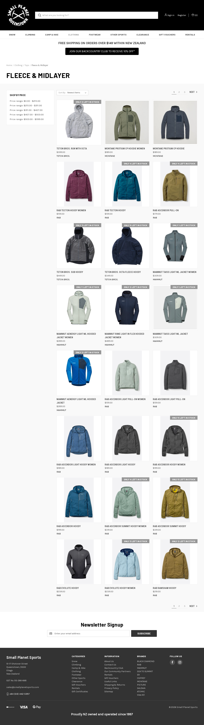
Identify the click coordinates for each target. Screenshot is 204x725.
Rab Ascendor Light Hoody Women (76, 464)
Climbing (30, 34)
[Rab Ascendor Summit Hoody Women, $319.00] (127, 500)
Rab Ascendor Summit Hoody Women (125, 526)
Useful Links (110, 681)
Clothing (73, 34)
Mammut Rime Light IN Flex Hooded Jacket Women (124, 335)
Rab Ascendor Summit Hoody (169, 526)
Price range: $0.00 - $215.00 (25, 101)
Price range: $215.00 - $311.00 (26, 105)
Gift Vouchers (167, 34)
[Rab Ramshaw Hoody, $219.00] (175, 562)
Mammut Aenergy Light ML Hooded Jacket (76, 401)
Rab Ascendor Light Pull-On (169, 399)
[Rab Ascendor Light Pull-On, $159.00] (175, 373)
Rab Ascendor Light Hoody (120, 464)
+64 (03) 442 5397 (19, 694)
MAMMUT (142, 668)
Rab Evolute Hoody (68, 588)
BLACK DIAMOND (145, 661)
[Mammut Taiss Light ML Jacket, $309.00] (175, 307)
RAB (139, 664)
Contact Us (110, 664)
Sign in (171, 15)
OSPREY (141, 678)
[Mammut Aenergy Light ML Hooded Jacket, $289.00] (79, 373)
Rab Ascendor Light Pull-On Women (125, 399)
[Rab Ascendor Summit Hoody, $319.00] (175, 500)
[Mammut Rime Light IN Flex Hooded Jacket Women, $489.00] (127, 307)
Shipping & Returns (114, 684)
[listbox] (77, 92)
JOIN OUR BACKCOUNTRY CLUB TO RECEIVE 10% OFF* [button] (102, 51)
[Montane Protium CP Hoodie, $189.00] (175, 122)
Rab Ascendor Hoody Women (169, 464)
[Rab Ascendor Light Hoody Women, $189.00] (79, 438)
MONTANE (142, 681)
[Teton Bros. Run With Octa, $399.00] (79, 122)
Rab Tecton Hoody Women (71, 210)
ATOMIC (141, 691)
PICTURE (141, 684)
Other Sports (118, 34)
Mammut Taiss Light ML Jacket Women (174, 272)
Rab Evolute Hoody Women (120, 588)
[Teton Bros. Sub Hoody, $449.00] (79, 246)
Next (192, 92)
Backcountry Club (113, 668)
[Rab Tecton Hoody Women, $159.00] (79, 184)
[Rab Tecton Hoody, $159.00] (127, 184)
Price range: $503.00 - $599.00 (27, 119)
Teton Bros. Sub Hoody (70, 272)
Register (182, 15)
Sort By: (62, 92)
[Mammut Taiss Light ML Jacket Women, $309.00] (175, 246)
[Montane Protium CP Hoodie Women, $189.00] (127, 122)
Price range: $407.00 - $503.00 (27, 114)
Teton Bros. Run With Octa (72, 148)
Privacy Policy (111, 688)
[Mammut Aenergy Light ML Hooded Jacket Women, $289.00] (79, 307)
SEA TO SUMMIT (145, 671)
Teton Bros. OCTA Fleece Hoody (123, 272)
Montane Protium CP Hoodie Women (125, 148)
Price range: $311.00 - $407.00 (26, 110)
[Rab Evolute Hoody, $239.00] (79, 562)
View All (141, 695)
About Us (109, 661)
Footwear (95, 34)
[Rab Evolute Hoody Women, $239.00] (127, 562)
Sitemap (108, 691)
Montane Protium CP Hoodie (169, 148)
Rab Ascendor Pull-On (166, 210)
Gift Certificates (80, 691)
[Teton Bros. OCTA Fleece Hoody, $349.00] (127, 246)
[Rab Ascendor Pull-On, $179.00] (175, 184)
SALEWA (141, 688)
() (196, 15)
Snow (12, 34)
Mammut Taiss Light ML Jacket (170, 333)
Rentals (190, 34)
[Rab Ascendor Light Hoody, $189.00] (127, 438)
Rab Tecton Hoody (115, 210)
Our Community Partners (117, 671)
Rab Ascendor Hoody (69, 526)
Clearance (142, 34)
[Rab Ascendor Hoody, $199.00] (79, 500)
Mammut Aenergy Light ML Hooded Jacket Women (76, 335)
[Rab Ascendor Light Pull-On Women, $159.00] (127, 373)
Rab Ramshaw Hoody (164, 588)
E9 (138, 674)
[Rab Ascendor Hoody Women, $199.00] (175, 438)
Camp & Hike (51, 34)
